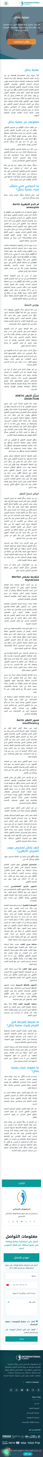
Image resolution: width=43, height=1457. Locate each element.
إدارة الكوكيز (16, 1454)
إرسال (21, 1339)
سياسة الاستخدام (33, 1413)
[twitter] (30, 1221)
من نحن (36, 1403)
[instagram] (26, 1221)
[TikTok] (11, 1390)
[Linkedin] (17, 1221)
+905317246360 (32, 1382)
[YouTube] (22, 1390)
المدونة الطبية (34, 1408)
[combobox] (8, 1284)
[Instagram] (16, 1390)
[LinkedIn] (27, 1390)
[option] (21, 29)
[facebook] (34, 1221)
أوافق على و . (21, 1323)
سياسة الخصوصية (19, 1321)
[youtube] (22, 1221)
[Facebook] (38, 1390)
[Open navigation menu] (6, 3)
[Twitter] (33, 1390)
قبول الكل (27, 1454)
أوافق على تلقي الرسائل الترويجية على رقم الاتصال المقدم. (21, 1331)
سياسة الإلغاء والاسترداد (30, 1422)
